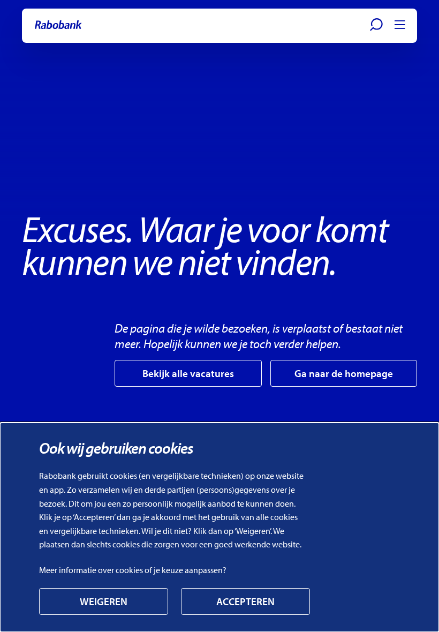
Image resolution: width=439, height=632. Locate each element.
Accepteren (245, 601)
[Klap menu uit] (399, 24)
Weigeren (103, 601)
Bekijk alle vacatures (188, 373)
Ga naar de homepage (343, 373)
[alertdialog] (219, 527)
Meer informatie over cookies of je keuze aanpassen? (132, 570)
